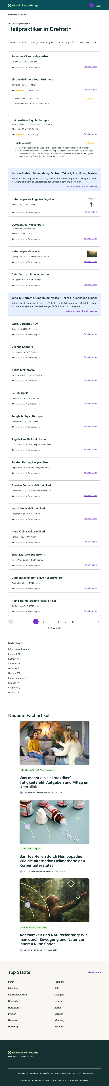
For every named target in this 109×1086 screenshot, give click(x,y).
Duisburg (13, 1026)
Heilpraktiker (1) (88, 42)
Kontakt (21, 1073)
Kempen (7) (14, 682)
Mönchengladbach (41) (19, 649)
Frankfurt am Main (17, 994)
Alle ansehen (94, 972)
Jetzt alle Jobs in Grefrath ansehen (81, 186)
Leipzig (58, 1001)
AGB (79, 1073)
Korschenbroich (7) (17, 678)
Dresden (58, 1013)
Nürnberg (59, 1020)
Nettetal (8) (14, 673)
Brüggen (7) (14, 687)
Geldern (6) (14, 692)
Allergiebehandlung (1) (42, 42)
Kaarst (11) (13, 658)
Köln (56, 988)
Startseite (12, 14)
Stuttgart (59, 994)
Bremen (12, 1013)
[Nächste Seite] (98, 621)
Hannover (13, 1020)
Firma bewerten (90, 67)
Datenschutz (32, 1073)
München (13, 988)
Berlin (11, 981)
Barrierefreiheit (46, 1073)
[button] (91, 5)
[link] (54, 61)
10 (73, 621)
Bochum (58, 1026)
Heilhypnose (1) (18, 42)
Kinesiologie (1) (66, 42)
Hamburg (59, 981)
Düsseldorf (14, 1001)
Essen (57, 1007)
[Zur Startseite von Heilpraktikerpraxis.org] (22, 5)
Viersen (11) (14, 663)
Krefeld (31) (14, 654)
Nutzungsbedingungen (65, 1073)
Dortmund (13, 1007)
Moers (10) (13, 668)
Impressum (88, 1073)
